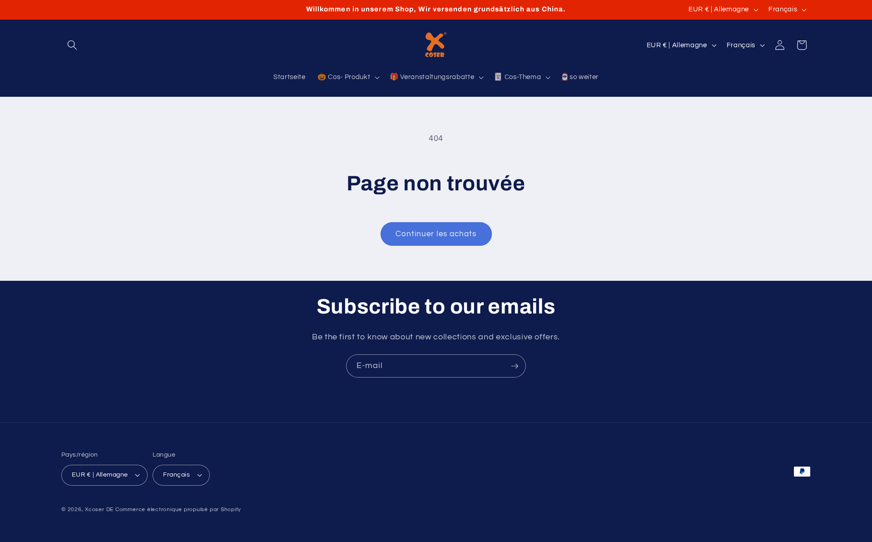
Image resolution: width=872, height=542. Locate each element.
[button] (72, 45)
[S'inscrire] (514, 366)
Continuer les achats (436, 234)
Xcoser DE (99, 509)
